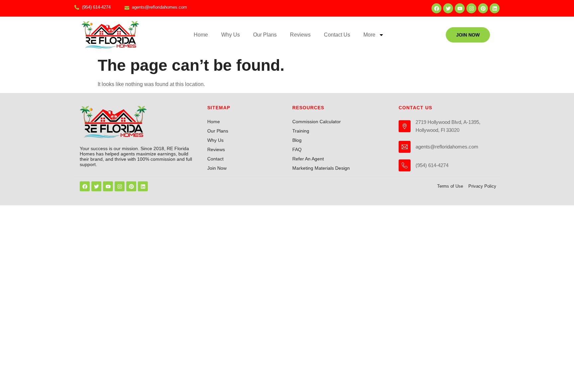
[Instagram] (471, 8)
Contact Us (337, 35)
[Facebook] (436, 8)
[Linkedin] (495, 8)
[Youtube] (460, 8)
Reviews (300, 35)
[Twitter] (448, 8)
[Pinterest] (483, 8)
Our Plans (265, 35)
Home (201, 35)
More (369, 35)
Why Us (230, 35)
